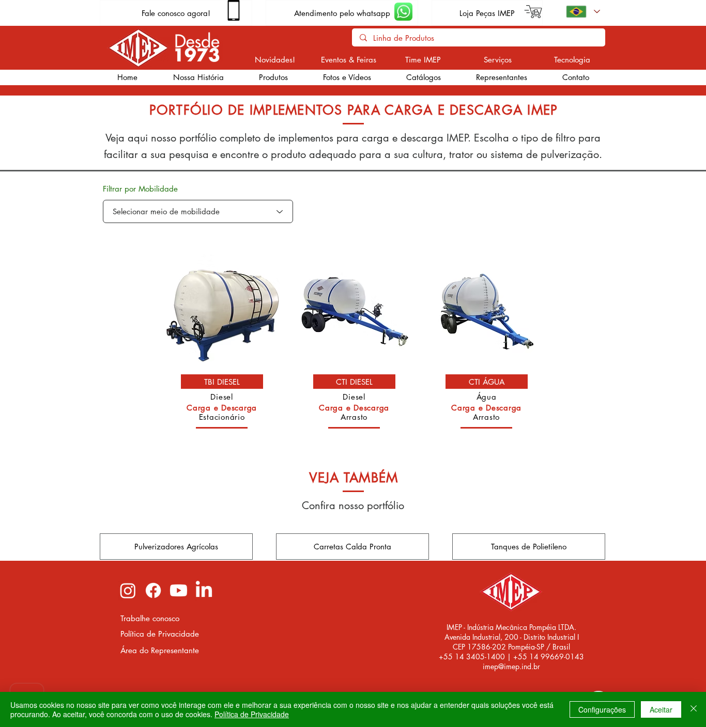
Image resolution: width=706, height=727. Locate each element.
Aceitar (661, 709)
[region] (222, 345)
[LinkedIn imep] (204, 590)
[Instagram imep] (128, 590)
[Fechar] (693, 709)
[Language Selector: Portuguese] (582, 11)
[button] (273, 77)
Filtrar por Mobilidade (140, 189)
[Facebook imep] (153, 590)
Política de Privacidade (251, 714)
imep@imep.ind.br (511, 666)
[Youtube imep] (178, 590)
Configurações (602, 709)
